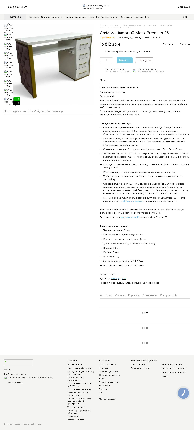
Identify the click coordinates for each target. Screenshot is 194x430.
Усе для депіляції (75, 407)
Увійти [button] (108, 52)
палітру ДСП (118, 279)
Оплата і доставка (51, 17)
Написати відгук (153, 38)
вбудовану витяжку (134, 201)
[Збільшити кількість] (111, 60)
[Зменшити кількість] (102, 60)
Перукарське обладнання (80, 368)
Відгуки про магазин (107, 17)
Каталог (34, 17)
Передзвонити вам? (140, 368)
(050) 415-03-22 (17, 7)
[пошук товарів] (153, 17)
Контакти (126, 17)
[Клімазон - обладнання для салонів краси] (18, 362)
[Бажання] (159, 7)
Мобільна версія (15, 383)
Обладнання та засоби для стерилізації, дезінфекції (79, 401)
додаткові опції (130, 217)
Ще (147, 17)
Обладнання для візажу (79, 389)
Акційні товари (75, 364)
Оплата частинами (75, 17)
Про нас (138, 17)
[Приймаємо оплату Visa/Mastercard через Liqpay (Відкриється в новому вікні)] (28, 378)
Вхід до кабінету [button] (107, 364)
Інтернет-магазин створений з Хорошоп (22, 424)
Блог (91, 17)
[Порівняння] (151, 7)
